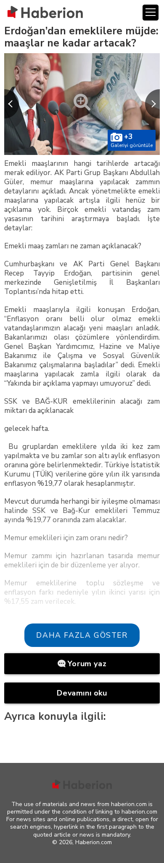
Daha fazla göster (81, 635)
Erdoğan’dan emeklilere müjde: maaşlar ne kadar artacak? (81, 37)
